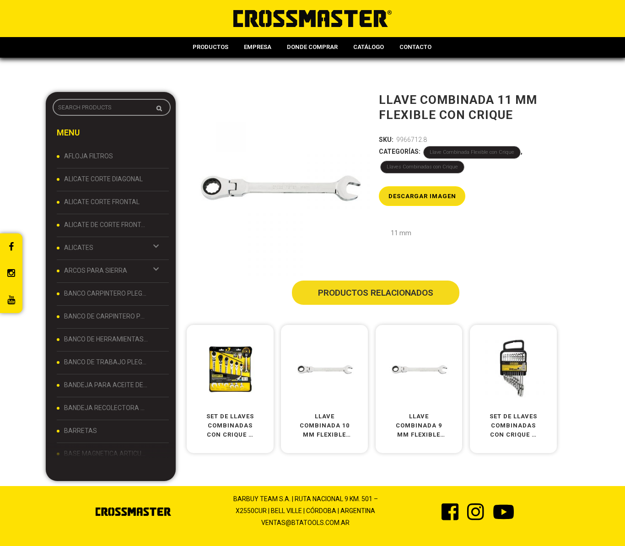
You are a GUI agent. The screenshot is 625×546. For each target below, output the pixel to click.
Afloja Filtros (88, 156)
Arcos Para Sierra (95, 270)
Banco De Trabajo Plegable (106, 362)
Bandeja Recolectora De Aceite (106, 407)
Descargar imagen (422, 196)
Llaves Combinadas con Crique (422, 167)
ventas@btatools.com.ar (305, 522)
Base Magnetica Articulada (106, 453)
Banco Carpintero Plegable (106, 293)
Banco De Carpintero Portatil (106, 316)
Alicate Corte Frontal (102, 201)
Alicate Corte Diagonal (103, 179)
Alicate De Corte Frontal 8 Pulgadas (106, 224)
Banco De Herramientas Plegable (106, 339)
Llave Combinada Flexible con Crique (472, 152)
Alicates (78, 247)
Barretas (80, 430)
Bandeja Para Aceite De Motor (106, 385)
